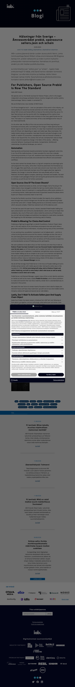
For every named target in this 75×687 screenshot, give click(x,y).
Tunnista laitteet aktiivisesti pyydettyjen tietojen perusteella (30, 353)
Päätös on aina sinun (19, 312)
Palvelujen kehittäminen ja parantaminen (24, 340)
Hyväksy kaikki (51, 374)
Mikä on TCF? (56, 312)
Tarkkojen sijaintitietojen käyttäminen (23, 350)
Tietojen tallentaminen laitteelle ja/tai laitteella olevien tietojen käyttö (33, 337)
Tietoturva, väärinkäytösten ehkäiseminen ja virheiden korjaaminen (33, 359)
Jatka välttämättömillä (24, 374)
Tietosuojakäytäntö (58, 380)
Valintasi (37, 312)
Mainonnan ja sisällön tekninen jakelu (24, 362)
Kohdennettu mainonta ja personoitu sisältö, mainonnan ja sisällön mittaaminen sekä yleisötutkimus (33, 343)
